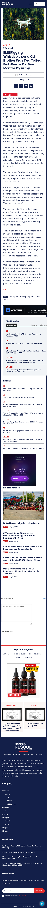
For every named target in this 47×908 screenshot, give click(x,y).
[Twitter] (21, 86)
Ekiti (17, 296)
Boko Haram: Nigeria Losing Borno (21, 523)
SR (4, 289)
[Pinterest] (26, 86)
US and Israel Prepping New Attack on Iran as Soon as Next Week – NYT (26, 352)
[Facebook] (16, 86)
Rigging (22, 296)
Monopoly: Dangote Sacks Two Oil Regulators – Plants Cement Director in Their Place (21, 571)
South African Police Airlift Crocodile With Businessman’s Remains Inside (22, 548)
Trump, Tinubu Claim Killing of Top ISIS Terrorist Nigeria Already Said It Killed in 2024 (25, 361)
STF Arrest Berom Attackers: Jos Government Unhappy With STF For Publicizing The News (19, 535)
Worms (6, 299)
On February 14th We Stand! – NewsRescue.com (35, 725)
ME (7, 331)
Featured (34, 325)
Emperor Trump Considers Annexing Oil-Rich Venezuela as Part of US (23, 371)
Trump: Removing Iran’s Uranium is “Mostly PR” (24, 343)
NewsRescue (26, 75)
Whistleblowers (35, 296)
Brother (11, 296)
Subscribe (39, 891)
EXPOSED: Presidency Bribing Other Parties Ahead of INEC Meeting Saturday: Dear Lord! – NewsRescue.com (12, 727)
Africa (6, 45)
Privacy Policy (22, 896)
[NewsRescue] (7, 4)
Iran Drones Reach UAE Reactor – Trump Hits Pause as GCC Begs (23, 335)
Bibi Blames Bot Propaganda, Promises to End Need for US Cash (23, 431)
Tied (28, 296)
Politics (9, 357)
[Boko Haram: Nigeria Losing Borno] (23, 506)
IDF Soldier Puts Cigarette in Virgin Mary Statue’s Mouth (23, 448)
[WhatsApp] (31, 86)
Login (43, 598)
